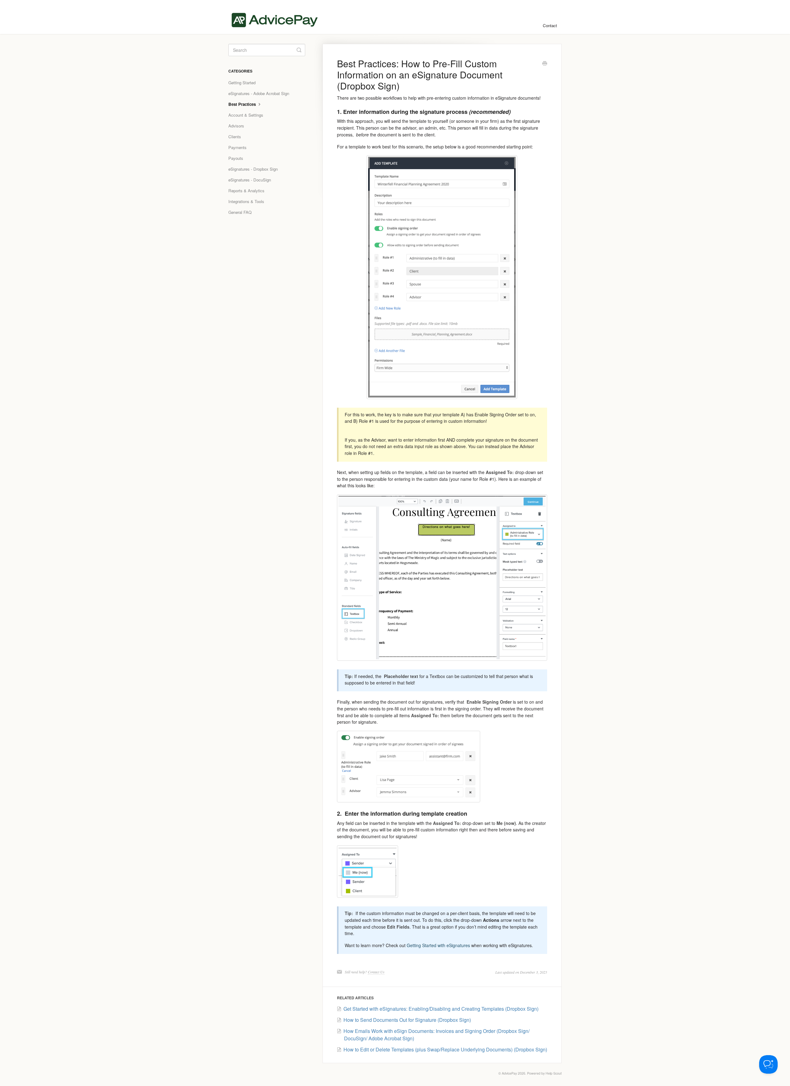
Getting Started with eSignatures (438, 945)
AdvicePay (509, 1073)
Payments (237, 147)
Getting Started (242, 82)
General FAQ (240, 212)
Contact (550, 25)
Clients (234, 136)
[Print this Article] (544, 63)
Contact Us (376, 971)
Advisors (236, 126)
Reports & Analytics (246, 190)
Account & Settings (245, 115)
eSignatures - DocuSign (249, 180)
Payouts (235, 158)
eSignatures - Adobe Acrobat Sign (258, 93)
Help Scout (554, 1073)
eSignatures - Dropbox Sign (253, 169)
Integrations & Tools (246, 201)
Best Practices (242, 104)
